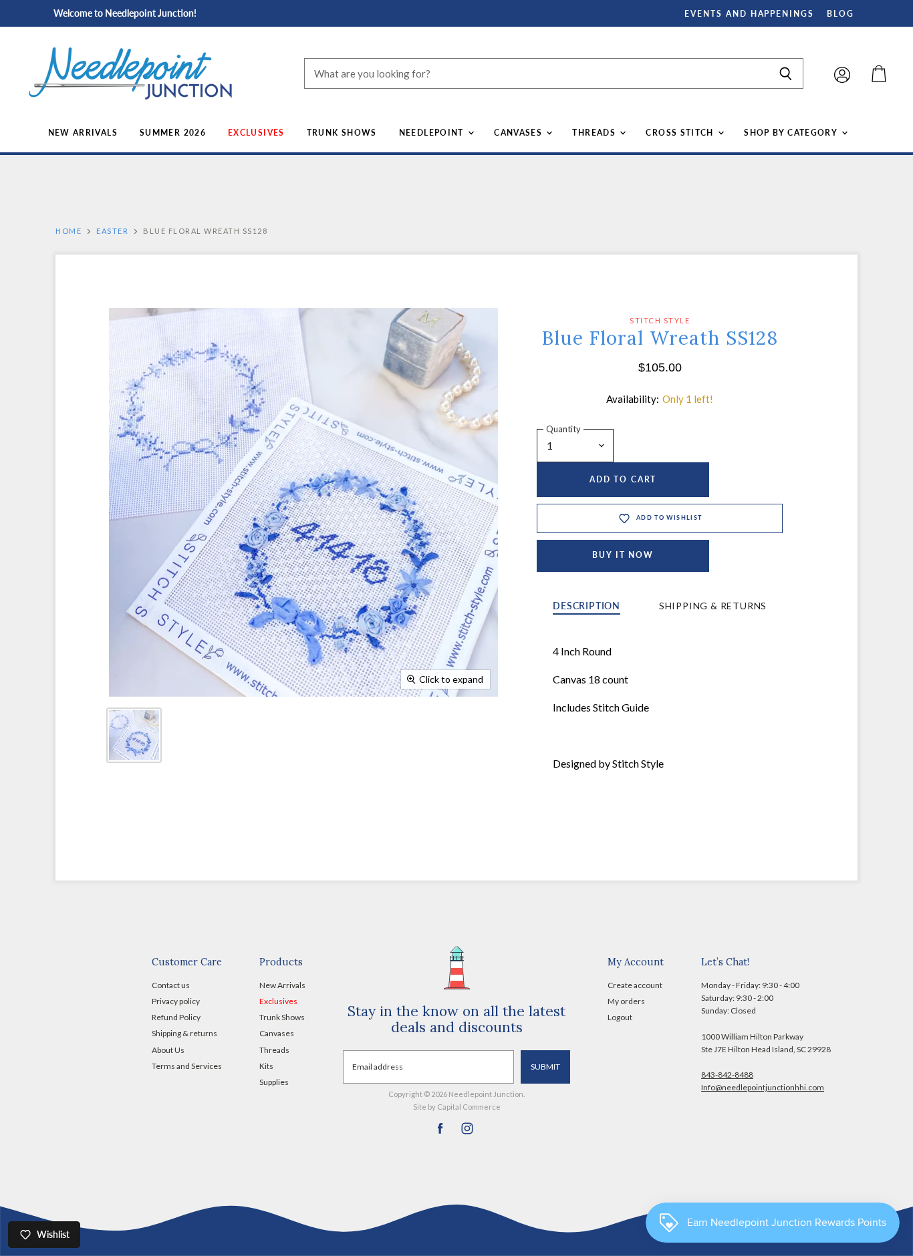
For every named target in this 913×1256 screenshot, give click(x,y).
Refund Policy (176, 1017)
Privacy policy (176, 1001)
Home (68, 231)
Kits (266, 1066)
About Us (168, 1050)
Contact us (171, 985)
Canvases (519, 133)
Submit (545, 1067)
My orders (626, 1001)
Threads (595, 133)
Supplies (274, 1082)
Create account (635, 985)
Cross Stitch (681, 133)
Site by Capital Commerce (457, 1106)
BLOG (840, 14)
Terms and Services (187, 1066)
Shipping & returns (184, 1033)
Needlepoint (433, 133)
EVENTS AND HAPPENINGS (749, 14)
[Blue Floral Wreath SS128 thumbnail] (134, 735)
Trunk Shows (342, 133)
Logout (620, 1017)
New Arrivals (83, 133)
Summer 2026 (173, 133)
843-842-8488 (727, 1075)
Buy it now (623, 555)
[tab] (586, 607)
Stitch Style (660, 320)
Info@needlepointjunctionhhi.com (762, 1087)
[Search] (785, 73)
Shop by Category (791, 133)
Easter (112, 231)
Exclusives (256, 133)
